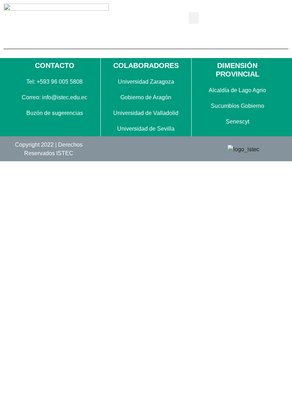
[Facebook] (116, 149)
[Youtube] (175, 149)
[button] (194, 18)
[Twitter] (136, 149)
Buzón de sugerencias (54, 113)
